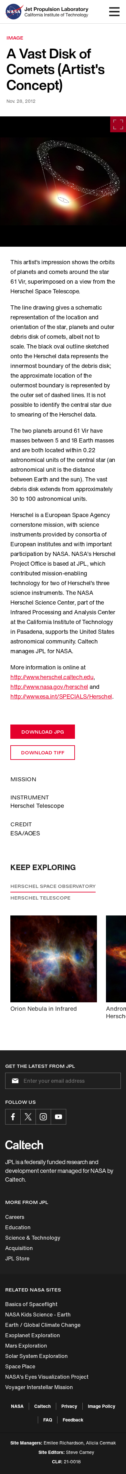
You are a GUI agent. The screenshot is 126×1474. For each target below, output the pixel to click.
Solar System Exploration (36, 1356)
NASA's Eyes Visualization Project (47, 1377)
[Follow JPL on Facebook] (13, 1117)
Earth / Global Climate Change (42, 1325)
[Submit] (13, 1081)
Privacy (69, 1406)
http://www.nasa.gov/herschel (49, 686)
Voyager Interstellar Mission (39, 1387)
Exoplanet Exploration (32, 1335)
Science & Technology (32, 1238)
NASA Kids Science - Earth (38, 1314)
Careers (14, 1217)
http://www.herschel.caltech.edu (51, 677)
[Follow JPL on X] (28, 1117)
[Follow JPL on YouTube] (58, 1117)
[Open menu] (114, 11)
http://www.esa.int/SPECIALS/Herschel (61, 696)
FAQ (47, 1419)
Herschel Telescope (40, 897)
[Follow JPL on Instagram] (43, 1117)
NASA (17, 1406)
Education (18, 1227)
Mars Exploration (26, 1346)
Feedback (73, 1419)
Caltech (42, 1406)
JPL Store (17, 1258)
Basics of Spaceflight (31, 1304)
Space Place (20, 1366)
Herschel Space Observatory (53, 886)
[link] (63, 181)
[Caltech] (24, 1144)
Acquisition (19, 1248)
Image (14, 37)
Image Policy (101, 1406)
